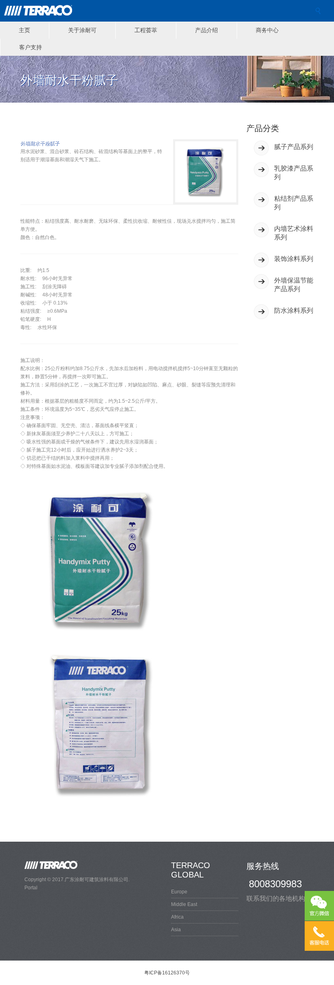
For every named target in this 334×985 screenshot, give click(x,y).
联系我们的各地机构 (275, 898)
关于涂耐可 (82, 30)
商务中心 (267, 30)
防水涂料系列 (293, 310)
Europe (179, 892)
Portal (30, 888)
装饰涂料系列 (293, 258)
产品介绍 (206, 30)
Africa (177, 917)
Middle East (184, 904)
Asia (176, 929)
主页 (24, 30)
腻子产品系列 (293, 146)
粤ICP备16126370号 (167, 973)
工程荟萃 (145, 30)
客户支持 (30, 47)
